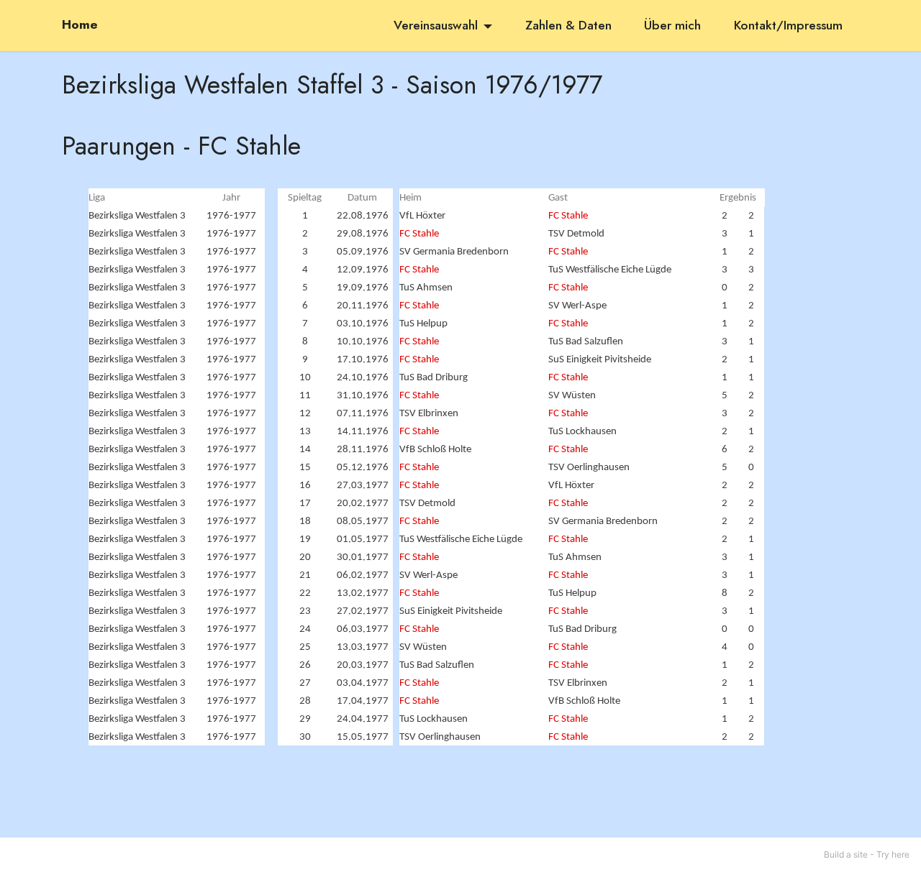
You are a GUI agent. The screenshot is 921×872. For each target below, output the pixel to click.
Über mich (672, 25)
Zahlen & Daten (568, 25)
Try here (892, 854)
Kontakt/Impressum (788, 25)
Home (80, 25)
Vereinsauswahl (436, 25)
